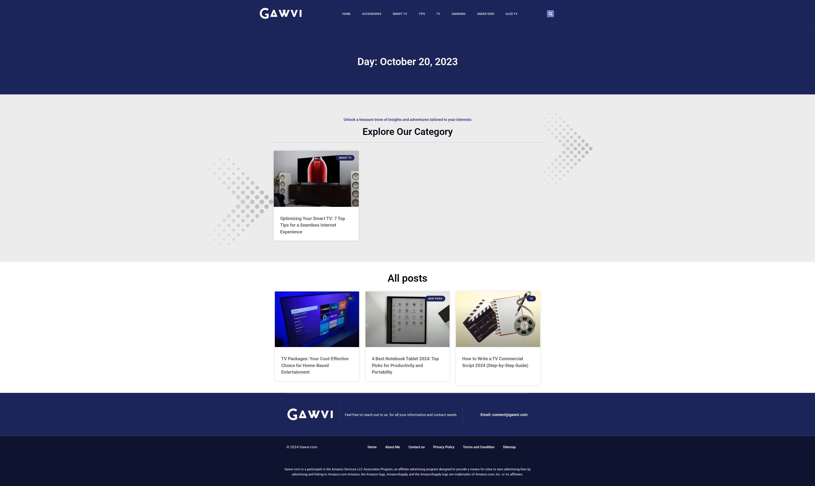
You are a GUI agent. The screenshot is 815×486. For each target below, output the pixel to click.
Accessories (371, 13)
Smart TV (400, 13)
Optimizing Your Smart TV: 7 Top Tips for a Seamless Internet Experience (312, 225)
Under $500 (485, 13)
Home (346, 13)
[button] (550, 13)
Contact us (417, 447)
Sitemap (509, 447)
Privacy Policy (443, 447)
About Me (392, 447)
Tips (422, 13)
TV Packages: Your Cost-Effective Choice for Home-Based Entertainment (314, 365)
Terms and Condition (479, 447)
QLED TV (511, 13)
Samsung (459, 13)
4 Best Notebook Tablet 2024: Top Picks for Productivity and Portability (405, 365)
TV (438, 13)
